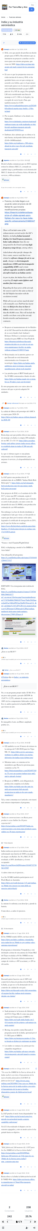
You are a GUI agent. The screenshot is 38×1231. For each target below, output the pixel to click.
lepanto (6, 160)
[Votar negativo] (31, 154)
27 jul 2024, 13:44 (23, 847)
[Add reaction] (20, 154)
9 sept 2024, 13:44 (23, 1173)
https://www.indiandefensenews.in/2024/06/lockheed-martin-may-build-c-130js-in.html (20, 108)
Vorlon (6, 648)
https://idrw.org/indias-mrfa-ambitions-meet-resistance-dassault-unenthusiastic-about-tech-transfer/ (20, 366)
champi (6, 49)
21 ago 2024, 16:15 (23, 933)
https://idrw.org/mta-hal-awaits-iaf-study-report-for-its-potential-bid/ (20, 67)
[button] (3, 1228)
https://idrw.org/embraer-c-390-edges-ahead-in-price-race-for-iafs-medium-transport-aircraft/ (19, 146)
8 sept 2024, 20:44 (23, 1144)
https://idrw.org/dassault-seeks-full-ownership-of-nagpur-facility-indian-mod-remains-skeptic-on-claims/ (19, 993)
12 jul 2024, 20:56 (23, 674)
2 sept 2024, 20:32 (23, 1110)
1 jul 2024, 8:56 (22, 49)
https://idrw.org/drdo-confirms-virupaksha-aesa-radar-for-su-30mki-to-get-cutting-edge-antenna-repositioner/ (18, 942)
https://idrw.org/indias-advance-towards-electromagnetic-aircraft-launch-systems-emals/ (20, 1054)
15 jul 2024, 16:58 (22, 743)
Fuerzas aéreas (7, 30)
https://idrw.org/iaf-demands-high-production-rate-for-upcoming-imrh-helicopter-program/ (17, 485)
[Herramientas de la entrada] (35, 154)
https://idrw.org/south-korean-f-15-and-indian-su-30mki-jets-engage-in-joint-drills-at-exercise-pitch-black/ (18, 885)
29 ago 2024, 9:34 (23, 1069)
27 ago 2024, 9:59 (23, 1007)
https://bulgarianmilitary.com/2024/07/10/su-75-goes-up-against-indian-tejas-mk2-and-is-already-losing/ (20, 773)
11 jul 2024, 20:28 (22, 431)
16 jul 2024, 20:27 (23, 814)
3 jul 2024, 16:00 (22, 160)
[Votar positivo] (24, 154)
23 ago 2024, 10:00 (23, 975)
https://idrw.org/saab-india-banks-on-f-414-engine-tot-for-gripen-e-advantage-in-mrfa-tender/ (21, 1022)
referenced (15, 403)
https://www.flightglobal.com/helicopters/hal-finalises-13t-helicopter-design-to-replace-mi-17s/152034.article (18, 529)
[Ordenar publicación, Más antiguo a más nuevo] (4, 43)
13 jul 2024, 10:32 (22, 718)
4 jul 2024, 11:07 (22, 198)
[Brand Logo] (4, 7)
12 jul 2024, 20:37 (22, 648)
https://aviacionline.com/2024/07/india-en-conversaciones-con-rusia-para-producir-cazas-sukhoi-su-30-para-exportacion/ (19, 829)
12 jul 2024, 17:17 (22, 474)
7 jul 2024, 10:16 (22, 408)
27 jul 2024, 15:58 (22, 900)
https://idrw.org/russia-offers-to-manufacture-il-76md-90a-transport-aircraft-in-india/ (18, 1182)
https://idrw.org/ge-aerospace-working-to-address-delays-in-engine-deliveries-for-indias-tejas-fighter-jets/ (19, 754)
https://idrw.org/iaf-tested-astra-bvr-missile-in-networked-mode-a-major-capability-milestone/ (17, 1119)
